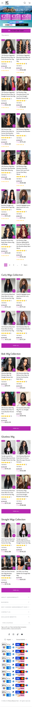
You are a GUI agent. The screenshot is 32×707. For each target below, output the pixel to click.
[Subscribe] (29, 623)
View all (16, 345)
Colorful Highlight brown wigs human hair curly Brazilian (23, 207)
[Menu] (2, 2)
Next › (26, 265)
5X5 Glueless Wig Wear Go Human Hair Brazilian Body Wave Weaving (8, 168)
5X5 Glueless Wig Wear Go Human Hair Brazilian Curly (23, 131)
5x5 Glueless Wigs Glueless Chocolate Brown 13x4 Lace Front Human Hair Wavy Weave (22, 170)
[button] (24, 2)
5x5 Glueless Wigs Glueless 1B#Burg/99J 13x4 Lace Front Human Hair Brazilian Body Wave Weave (23, 244)
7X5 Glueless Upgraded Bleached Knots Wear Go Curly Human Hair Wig (8, 57)
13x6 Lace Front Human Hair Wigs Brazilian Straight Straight (8, 573)
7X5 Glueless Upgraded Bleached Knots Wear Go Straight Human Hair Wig (8, 94)
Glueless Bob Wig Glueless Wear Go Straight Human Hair (7, 375)
